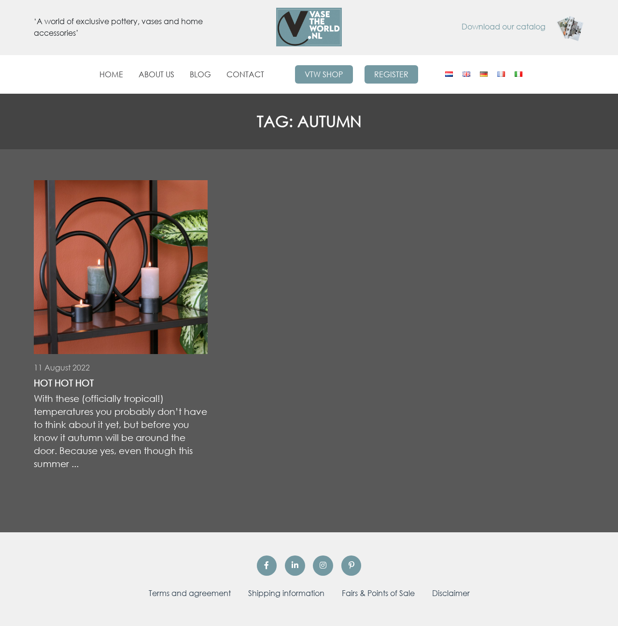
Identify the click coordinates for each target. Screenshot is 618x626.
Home (111, 74)
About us (156, 74)
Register (391, 74)
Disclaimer (451, 593)
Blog (200, 74)
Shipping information (286, 593)
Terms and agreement (190, 593)
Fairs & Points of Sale (378, 593)
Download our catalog (505, 26)
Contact (245, 74)
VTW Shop (324, 74)
